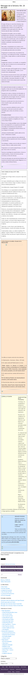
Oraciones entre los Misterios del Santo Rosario (12, 600)
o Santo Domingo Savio (7, 621)
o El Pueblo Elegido (6, 636)
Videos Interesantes (5, 581)
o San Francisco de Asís (8, 626)
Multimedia (18, 669)
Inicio (3, 667)
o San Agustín (5, 629)
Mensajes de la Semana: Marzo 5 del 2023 (11, 603)
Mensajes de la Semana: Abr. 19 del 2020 (11, 566)
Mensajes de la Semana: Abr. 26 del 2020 (13, 7)
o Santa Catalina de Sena (8, 627)
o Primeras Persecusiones (8, 634)
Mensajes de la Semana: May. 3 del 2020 (11, 570)
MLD (7, 667)
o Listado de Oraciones (6, 590)
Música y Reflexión (5, 580)
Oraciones (12, 669)
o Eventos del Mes (5, 588)
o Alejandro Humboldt (7, 644)
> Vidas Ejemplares (5, 610)
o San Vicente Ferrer (7, 614)
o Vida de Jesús (6, 638)
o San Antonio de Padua (8, 619)
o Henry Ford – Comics (7, 650)
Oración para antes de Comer (8, 602)
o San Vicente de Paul (6, 591)
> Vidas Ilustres (4, 639)
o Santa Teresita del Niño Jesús (9, 612)
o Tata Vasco (5, 643)
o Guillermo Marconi (7, 653)
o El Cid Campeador (6, 595)
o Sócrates (4, 651)
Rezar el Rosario (4, 669)
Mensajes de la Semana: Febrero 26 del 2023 (12, 605)
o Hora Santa (4, 586)
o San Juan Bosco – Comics (9, 624)
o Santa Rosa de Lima (7, 622)
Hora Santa (23, 667)
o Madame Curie (6, 646)
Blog (13, 671)
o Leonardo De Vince (7, 648)
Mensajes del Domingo (10, 564)
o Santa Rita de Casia (7, 617)
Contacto (18, 671)
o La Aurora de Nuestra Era (7, 593)
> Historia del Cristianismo (7, 631)
